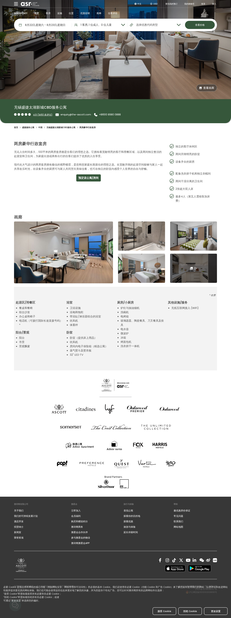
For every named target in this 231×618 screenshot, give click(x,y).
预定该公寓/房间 (88, 178)
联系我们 (178, 521)
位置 (71, 13)
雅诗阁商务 (77, 527)
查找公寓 (128, 510)
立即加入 (76, 510)
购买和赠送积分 (79, 521)
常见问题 (178, 516)
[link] (21, 565)
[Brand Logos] (59, 408)
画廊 (99, 13)
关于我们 (19, 510)
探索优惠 (128, 521)
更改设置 (216, 611)
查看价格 (200, 25)
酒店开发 (19, 521)
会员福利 (76, 516)
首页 (16, 127)
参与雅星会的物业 (80, 537)
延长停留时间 (131, 532)
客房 (48, 13)
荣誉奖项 (19, 537)
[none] (39, 510)
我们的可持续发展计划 (26, 516)
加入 (214, 3)
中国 (40, 127)
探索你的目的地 (132, 516)
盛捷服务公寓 (28, 127)
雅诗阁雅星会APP (80, 543)
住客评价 (113, 13)
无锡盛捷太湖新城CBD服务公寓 (61, 127)
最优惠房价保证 (182, 510)
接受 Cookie (164, 611)
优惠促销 (85, 13)
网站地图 (178, 527)
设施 (59, 13)
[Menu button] (16, 4)
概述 (36, 13)
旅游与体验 (130, 527)
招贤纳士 (19, 527)
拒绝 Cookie (190, 611)
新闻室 (17, 532)
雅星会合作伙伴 (79, 532)
